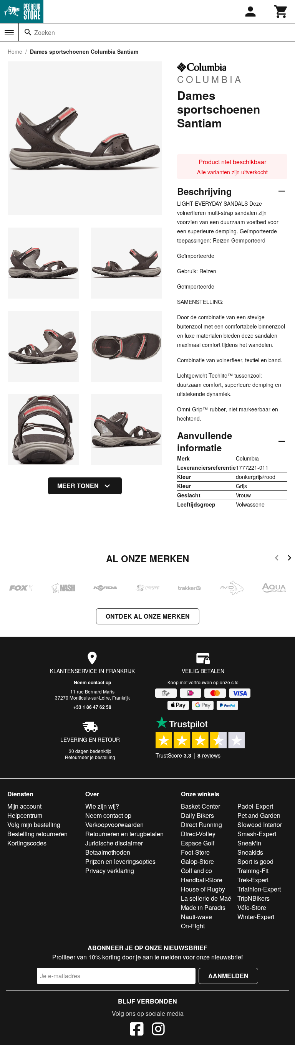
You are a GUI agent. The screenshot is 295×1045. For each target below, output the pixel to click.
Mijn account (24, 806)
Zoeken (44, 32)
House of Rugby (203, 889)
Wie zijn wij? (102, 806)
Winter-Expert (255, 916)
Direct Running (201, 824)
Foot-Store (195, 852)
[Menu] (9, 32)
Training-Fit (252, 870)
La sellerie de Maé (206, 898)
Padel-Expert (255, 806)
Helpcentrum (24, 815)
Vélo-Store (251, 907)
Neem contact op (92, 682)
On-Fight (193, 925)
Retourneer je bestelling (90, 757)
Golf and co (196, 870)
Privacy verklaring (109, 870)
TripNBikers (253, 898)
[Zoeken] (28, 32)
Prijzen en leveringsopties (120, 861)
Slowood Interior (259, 824)
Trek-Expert (252, 879)
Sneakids (250, 852)
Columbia (210, 78)
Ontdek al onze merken (148, 616)
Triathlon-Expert (259, 889)
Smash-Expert (256, 833)
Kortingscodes (26, 843)
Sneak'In (249, 843)
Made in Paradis (203, 907)
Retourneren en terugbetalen (124, 833)
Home (15, 51)
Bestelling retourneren (37, 833)
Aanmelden (228, 975)
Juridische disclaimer (114, 843)
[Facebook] (136, 1030)
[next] (289, 559)
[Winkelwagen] (281, 11)
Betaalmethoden (107, 852)
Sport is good (255, 861)
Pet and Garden (258, 815)
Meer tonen (78, 485)
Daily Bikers (197, 815)
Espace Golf (197, 843)
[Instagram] (158, 1030)
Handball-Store (201, 879)
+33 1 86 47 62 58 (92, 706)
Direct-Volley (198, 833)
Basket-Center (200, 806)
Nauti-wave (196, 916)
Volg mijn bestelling (33, 824)
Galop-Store (197, 861)
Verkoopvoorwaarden (114, 824)
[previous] (276, 559)
